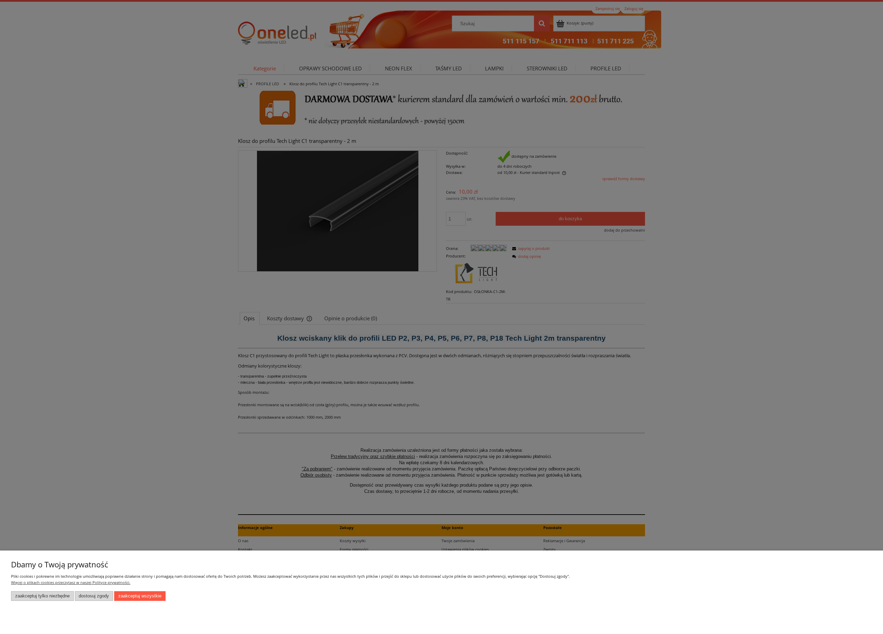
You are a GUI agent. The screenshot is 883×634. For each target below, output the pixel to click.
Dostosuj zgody (94, 596)
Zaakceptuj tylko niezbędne (42, 596)
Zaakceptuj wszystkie (139, 596)
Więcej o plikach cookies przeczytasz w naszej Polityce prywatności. (70, 582)
